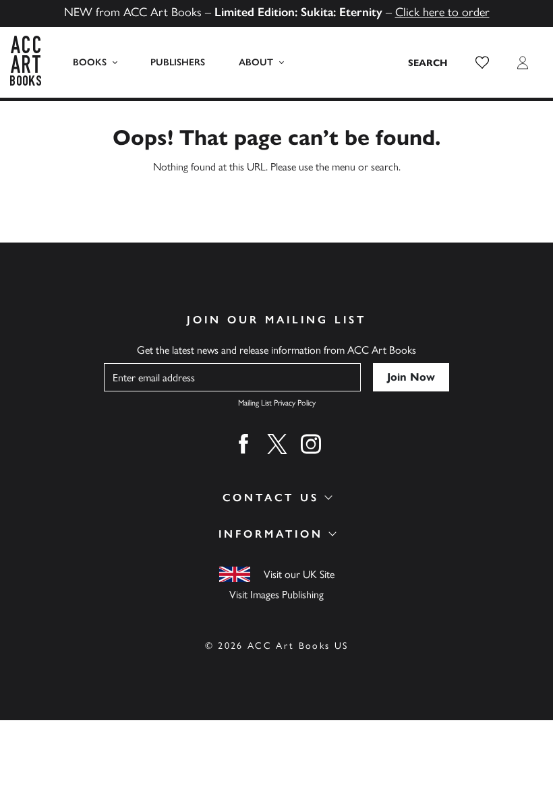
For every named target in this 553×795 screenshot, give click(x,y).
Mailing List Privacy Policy (277, 403)
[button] (482, 62)
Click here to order (442, 12)
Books (90, 62)
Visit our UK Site (299, 574)
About (256, 62)
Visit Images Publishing (276, 594)
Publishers (177, 62)
